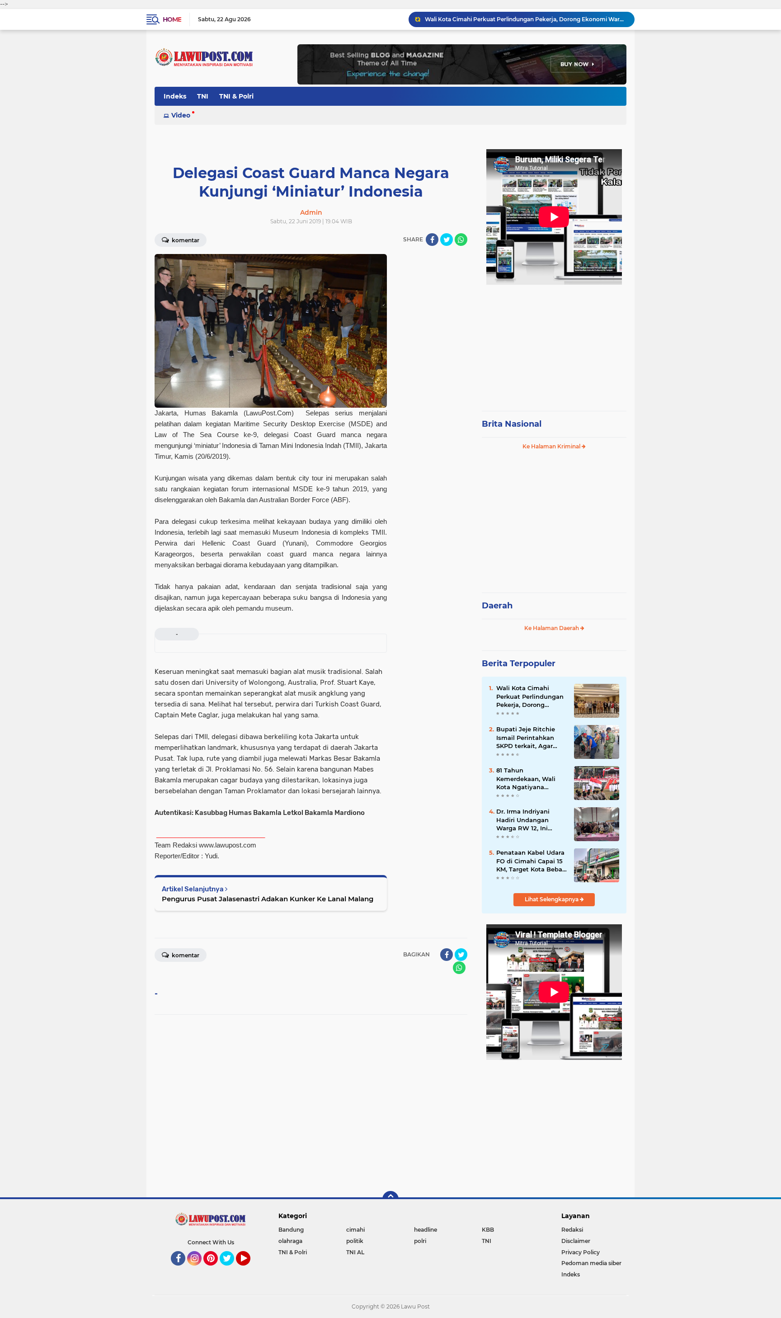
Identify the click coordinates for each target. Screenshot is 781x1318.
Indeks (175, 96)
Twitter (231, 1270)
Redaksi (572, 1229)
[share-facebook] (432, 239)
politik (354, 1241)
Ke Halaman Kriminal (552, 446)
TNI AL (355, 1252)
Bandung (291, 1229)
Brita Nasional (511, 424)
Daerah (497, 606)
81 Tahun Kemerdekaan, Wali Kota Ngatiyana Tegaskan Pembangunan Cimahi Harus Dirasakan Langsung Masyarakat (530, 779)
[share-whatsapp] (461, 239)
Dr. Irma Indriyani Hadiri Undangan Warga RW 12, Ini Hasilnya (523, 820)
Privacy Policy (580, 1252)
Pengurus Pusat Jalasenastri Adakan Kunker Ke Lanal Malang (267, 898)
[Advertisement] (554, 343)
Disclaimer (575, 1241)
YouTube (249, 1270)
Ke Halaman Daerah (552, 628)
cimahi (355, 1229)
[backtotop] (390, 1199)
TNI (202, 96)
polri (420, 1241)
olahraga (290, 1241)
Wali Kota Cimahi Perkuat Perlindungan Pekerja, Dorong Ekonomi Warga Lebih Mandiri (525, 19)
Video (180, 115)
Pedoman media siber (591, 1263)
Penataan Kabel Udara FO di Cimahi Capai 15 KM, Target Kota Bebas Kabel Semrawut (530, 861)
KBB (488, 1229)
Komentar (184, 240)
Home (172, 19)
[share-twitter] (446, 239)
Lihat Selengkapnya (552, 899)
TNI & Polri (236, 96)
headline (425, 1229)
